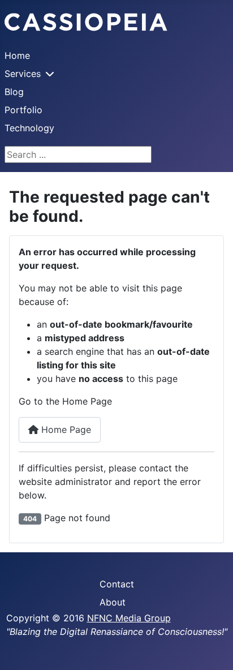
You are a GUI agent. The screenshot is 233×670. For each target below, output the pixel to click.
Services (23, 73)
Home (17, 55)
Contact (117, 584)
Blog (14, 91)
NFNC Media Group (129, 618)
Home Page (64, 429)
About (113, 602)
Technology (29, 128)
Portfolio (23, 109)
